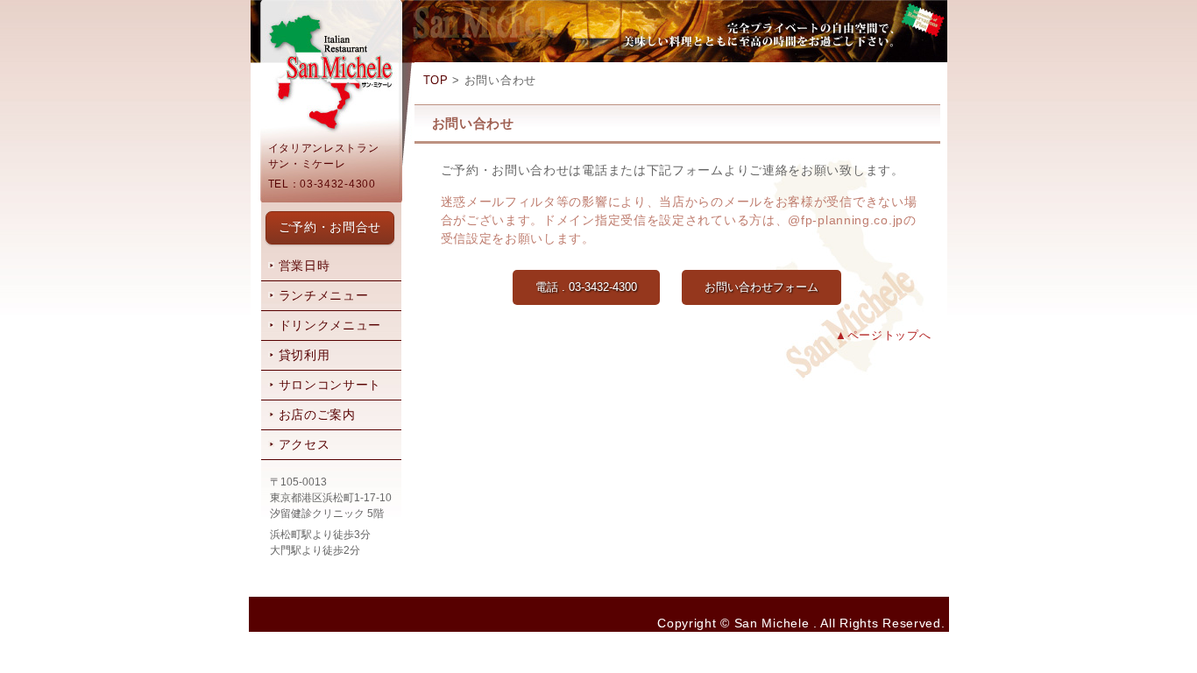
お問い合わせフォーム (761, 287)
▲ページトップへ (883, 335)
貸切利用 (304, 355)
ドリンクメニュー (330, 325)
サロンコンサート (330, 385)
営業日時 (304, 266)
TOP (436, 80)
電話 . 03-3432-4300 (586, 287)
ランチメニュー (324, 295)
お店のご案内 (317, 414)
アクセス (304, 444)
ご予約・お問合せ (330, 227)
